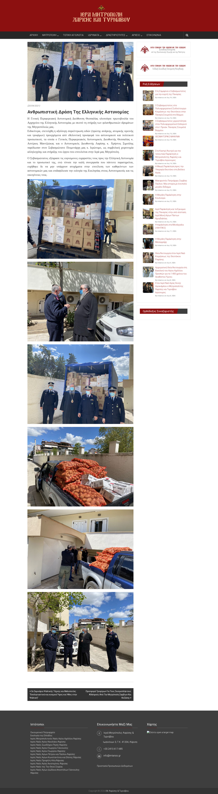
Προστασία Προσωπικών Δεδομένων (115, 766)
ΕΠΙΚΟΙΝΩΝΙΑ (154, 35)
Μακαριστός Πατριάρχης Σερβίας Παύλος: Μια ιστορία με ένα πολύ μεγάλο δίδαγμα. (171, 183)
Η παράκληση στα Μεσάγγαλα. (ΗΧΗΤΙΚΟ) (169, 226)
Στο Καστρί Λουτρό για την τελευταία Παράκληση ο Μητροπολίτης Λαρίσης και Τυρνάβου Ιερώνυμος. (168, 155)
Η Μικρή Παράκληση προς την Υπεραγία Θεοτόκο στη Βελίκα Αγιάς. (170, 169)
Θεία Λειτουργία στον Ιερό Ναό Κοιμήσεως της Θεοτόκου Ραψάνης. (170, 256)
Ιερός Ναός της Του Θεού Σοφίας (46, 766)
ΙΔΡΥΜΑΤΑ (93, 35)
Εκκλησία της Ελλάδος (41, 735)
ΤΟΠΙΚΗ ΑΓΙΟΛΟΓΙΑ (73, 35)
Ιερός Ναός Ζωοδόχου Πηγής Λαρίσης (48, 745)
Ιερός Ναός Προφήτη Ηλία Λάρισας (47, 760)
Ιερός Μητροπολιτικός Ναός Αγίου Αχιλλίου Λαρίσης (55, 738)
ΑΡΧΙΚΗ (34, 35)
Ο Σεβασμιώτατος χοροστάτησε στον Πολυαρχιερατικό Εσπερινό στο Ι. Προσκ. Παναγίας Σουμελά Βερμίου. (171, 126)
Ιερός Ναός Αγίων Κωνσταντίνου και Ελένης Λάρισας (55, 757)
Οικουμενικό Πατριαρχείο (42, 732)
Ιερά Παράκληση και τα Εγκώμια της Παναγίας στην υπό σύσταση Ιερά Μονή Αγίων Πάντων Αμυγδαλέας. (170, 214)
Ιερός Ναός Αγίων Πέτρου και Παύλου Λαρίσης (52, 754)
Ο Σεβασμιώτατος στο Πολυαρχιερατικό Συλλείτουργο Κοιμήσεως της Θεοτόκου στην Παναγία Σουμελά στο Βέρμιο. (170, 110)
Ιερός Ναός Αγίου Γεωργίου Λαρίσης (47, 751)
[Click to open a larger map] (160, 732)
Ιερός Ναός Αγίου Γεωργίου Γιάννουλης (49, 748)
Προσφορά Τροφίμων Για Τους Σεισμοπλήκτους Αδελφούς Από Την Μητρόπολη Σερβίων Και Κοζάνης (108, 694)
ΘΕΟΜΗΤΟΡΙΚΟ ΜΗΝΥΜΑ (167, 136)
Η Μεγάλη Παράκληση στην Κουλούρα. (168, 196)
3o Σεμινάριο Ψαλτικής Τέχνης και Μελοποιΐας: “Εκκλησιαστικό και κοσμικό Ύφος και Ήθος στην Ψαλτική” (53, 694)
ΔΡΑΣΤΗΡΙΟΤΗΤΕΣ (115, 35)
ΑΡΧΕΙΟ (136, 35)
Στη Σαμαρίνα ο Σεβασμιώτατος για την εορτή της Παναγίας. (170, 92)
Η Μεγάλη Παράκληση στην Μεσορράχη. (168, 240)
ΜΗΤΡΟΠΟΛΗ (49, 35)
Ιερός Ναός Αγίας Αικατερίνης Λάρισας (49, 763)
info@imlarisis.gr (112, 755)
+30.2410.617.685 (113, 748)
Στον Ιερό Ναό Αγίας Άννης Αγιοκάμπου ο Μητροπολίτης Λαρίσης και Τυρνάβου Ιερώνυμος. (169, 288)
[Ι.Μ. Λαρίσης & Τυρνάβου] (101, 15)
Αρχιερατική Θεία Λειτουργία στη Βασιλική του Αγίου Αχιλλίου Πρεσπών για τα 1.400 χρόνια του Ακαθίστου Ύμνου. (171, 272)
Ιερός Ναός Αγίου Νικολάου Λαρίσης (48, 742)
